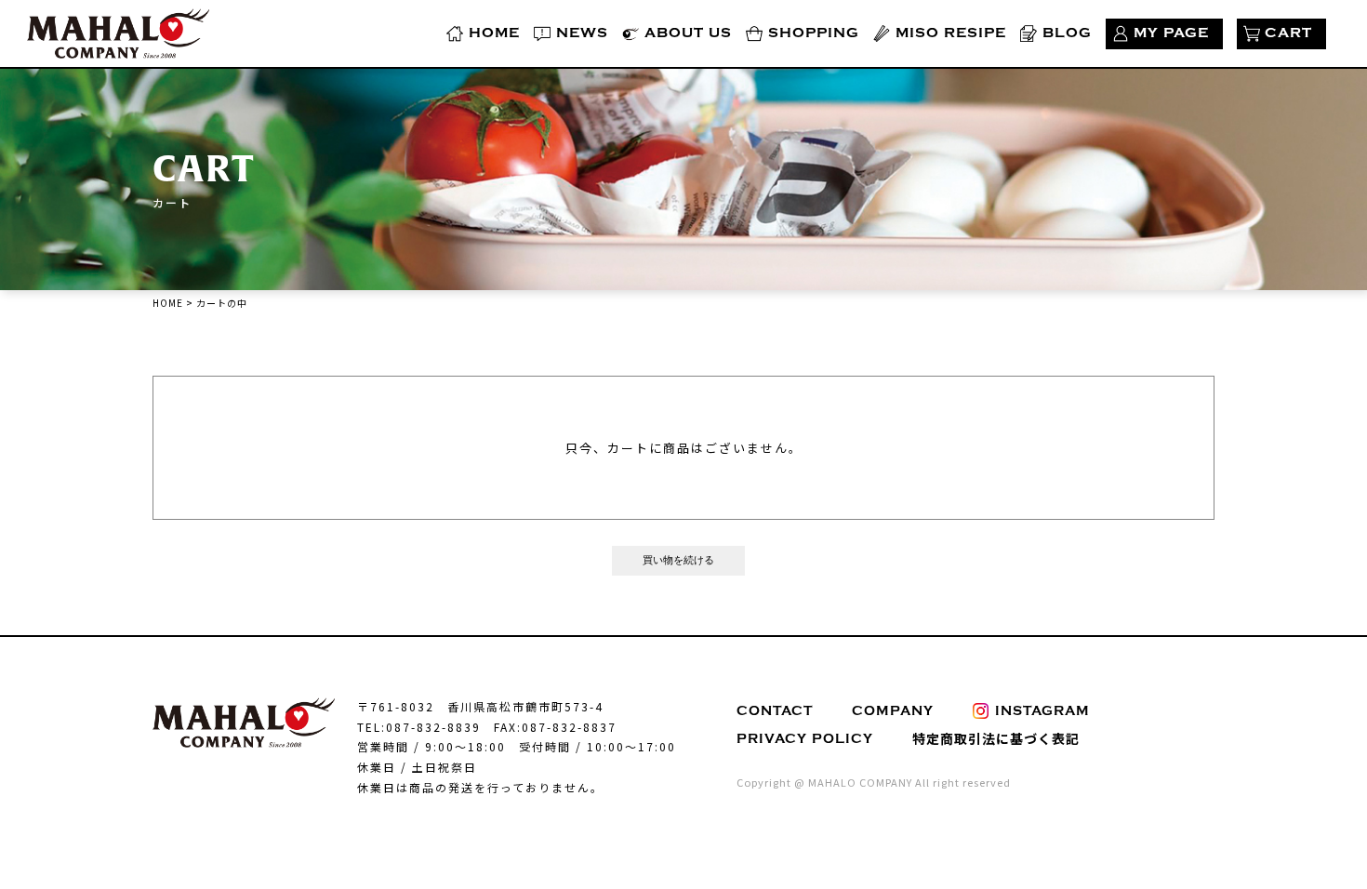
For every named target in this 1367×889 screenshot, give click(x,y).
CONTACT (775, 711)
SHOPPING (813, 33)
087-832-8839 (433, 727)
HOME (494, 33)
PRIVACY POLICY (805, 739)
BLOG (1067, 33)
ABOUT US (688, 33)
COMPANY (893, 711)
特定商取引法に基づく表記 (996, 738)
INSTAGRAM (1042, 711)
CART (1288, 33)
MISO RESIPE (951, 33)
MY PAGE (1171, 33)
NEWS (582, 33)
